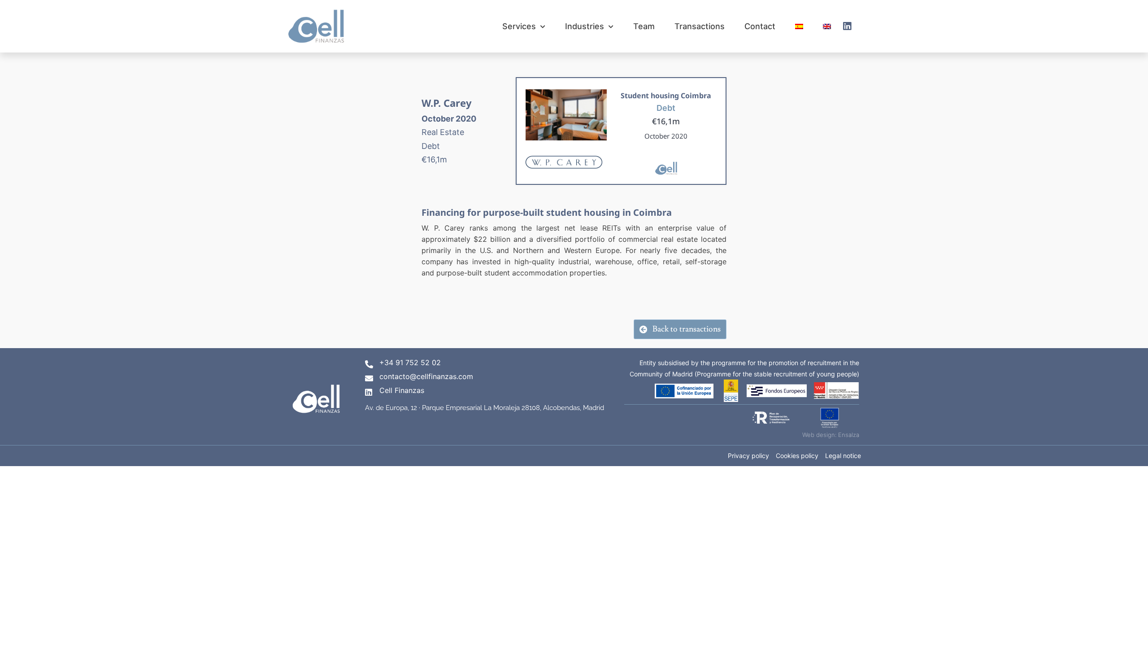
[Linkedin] (847, 26)
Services (519, 26)
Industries (584, 26)
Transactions (699, 26)
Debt (666, 108)
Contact (759, 26)
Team (644, 26)
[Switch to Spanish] (799, 26)
